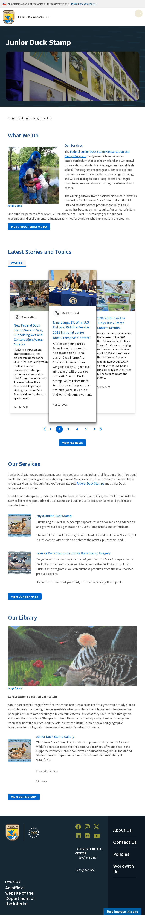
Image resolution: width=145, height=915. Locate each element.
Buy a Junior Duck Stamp (54, 516)
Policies (121, 854)
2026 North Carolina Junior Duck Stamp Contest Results (111, 323)
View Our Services (24, 596)
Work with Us (123, 868)
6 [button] (94, 429)
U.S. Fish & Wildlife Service (33, 17)
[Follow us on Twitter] (98, 827)
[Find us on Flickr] (88, 836)
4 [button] (77, 429)
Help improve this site (122, 911)
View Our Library (23, 796)
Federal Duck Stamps (90, 483)
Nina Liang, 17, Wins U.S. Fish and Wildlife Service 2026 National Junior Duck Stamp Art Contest (71, 330)
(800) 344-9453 (88, 857)
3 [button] (68, 429)
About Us (122, 830)
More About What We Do (29, 226)
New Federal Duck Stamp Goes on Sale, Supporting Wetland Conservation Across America (28, 334)
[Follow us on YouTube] (98, 836)
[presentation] (44, 429)
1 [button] (50, 429)
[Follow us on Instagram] (88, 827)
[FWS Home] (9, 17)
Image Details (15, 205)
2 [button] (59, 429)
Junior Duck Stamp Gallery (55, 736)
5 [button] (86, 429)
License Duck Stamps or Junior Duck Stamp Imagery (73, 553)
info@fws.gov (85, 870)
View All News (72, 442)
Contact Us (125, 842)
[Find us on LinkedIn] (79, 836)
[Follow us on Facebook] (79, 827)
